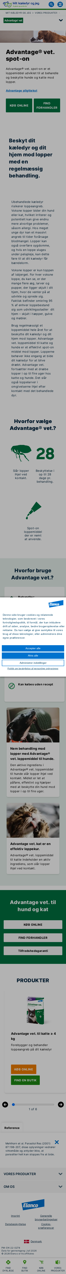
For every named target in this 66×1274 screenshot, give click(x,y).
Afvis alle (33, 655)
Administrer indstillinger (33, 662)
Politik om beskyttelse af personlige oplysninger (33, 668)
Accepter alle (33, 648)
